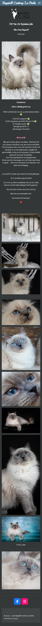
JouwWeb (15, 618)
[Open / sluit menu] (39, 3)
